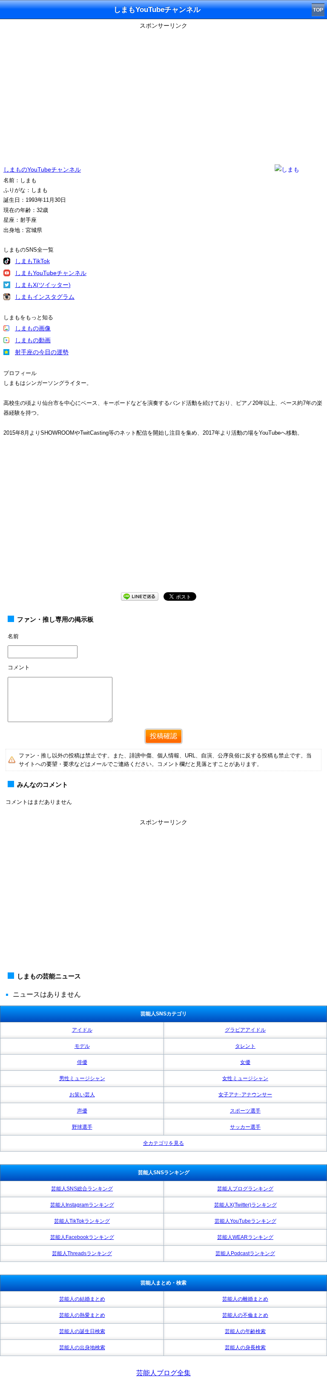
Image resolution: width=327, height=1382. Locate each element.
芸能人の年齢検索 (245, 1331)
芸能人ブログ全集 (163, 1372)
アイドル (82, 1030)
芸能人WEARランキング (245, 1237)
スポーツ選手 (245, 1111)
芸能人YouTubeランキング (245, 1221)
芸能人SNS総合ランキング (82, 1189)
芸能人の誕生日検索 (82, 1331)
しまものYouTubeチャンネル (42, 169)
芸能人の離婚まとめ (245, 1299)
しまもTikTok (32, 261)
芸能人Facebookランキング (82, 1237)
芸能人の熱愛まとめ (82, 1315)
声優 (82, 1111)
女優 (245, 1062)
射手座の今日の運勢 (42, 352)
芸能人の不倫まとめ (245, 1315)
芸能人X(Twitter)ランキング (245, 1205)
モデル (82, 1046)
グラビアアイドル (245, 1030)
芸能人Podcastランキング (245, 1253)
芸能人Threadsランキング (82, 1253)
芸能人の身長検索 (245, 1347)
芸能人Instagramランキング (82, 1205)
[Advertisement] (163, 91)
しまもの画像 (33, 328)
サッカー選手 (245, 1127)
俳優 (82, 1062)
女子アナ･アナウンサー (245, 1095)
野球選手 (82, 1127)
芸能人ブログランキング (245, 1189)
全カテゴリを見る (163, 1143)
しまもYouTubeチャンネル (50, 273)
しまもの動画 (33, 340)
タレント (245, 1046)
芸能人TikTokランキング (82, 1221)
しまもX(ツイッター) (43, 284)
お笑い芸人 (82, 1095)
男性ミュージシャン (82, 1078)
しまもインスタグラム (45, 296)
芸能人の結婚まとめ (82, 1299)
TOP (318, 10)
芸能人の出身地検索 (82, 1347)
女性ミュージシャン (245, 1078)
